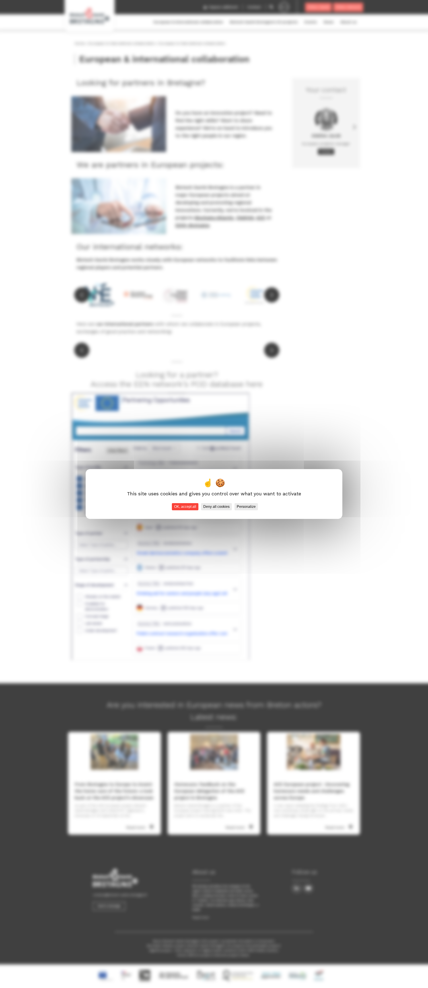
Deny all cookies (216, 506)
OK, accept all (185, 506)
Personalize (246, 506)
